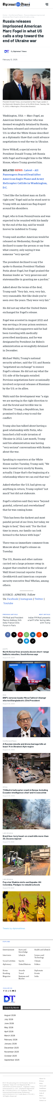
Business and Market (24, 977)
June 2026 (9, 1023)
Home (5, 15)
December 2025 (11, 1047)
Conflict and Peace (9, 741)
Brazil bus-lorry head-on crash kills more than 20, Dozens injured (26, 837)
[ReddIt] (39, 634)
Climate (37, 961)
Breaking (6, 973)
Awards (22, 970)
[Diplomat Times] (7, 51)
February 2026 (10, 1039)
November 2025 (11, 1052)
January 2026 (10, 1043)
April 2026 (8, 1031)
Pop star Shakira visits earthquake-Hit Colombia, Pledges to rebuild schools (22, 883)
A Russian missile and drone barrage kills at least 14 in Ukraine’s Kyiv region (24, 745)
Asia (4, 695)
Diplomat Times (19, 51)
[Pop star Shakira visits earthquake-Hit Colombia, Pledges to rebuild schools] (26, 906)
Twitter (39, 598)
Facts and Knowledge (23, 950)
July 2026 (8, 1019)
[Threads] (15, 991)
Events (37, 973)
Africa (5, 787)
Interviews (7, 955)
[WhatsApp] (26, 634)
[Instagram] (6, 991)
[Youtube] (13, 991)
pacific (5, 649)
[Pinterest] (20, 634)
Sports (21, 961)
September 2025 (11, 1060)
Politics (37, 964)
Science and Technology (39, 956)
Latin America (8, 833)
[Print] (20, 641)
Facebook (12, 598)
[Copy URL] (32, 641)
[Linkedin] (32, 634)
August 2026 (10, 1015)
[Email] (45, 634)
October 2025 (10, 1056)
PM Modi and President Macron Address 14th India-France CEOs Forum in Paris (13, 621)
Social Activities (9, 961)
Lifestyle (22, 955)
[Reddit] (8, 991)
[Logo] (16, 4)
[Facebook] (7, 634)
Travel (21, 973)
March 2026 (9, 1035)
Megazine (6, 976)
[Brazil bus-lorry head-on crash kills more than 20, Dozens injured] (26, 860)
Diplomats (38, 970)
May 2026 (8, 1027)
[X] (14, 634)
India (36, 976)
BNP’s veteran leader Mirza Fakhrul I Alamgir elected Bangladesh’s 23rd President (24, 699)
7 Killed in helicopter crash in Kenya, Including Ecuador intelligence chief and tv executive (25, 791)
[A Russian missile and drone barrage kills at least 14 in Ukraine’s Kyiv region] (26, 768)
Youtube (8, 603)
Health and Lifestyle (42, 949)
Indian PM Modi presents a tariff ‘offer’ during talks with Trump (39, 620)
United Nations (25, 964)
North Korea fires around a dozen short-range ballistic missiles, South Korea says (26, 652)
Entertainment (8, 949)
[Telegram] (26, 641)
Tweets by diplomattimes (14, 928)
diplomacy (7, 964)
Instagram (26, 598)
